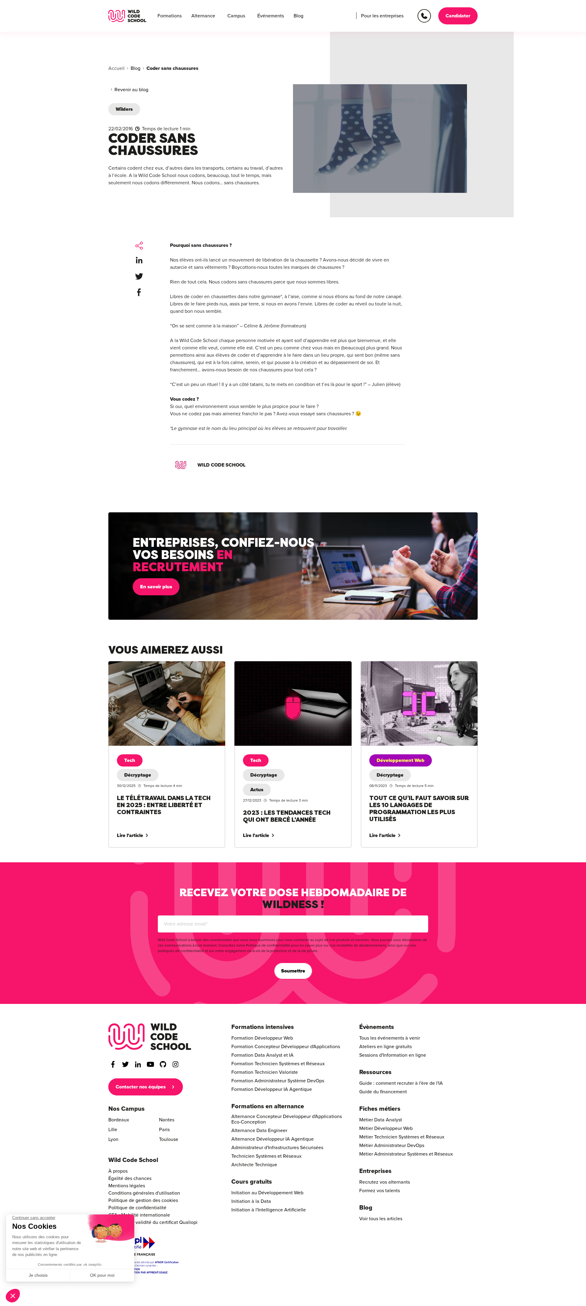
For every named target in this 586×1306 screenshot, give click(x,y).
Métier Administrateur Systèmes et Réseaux (406, 1154)
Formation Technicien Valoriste (264, 1072)
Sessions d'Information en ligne (392, 1055)
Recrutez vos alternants (384, 1182)
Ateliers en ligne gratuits (385, 1046)
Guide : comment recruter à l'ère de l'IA (401, 1083)
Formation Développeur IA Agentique (271, 1089)
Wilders (124, 109)
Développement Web (401, 760)
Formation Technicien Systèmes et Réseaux (278, 1063)
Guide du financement (383, 1092)
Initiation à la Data (251, 1201)
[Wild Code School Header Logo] (127, 16)
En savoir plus (156, 587)
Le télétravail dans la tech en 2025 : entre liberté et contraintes (163, 668)
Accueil (116, 68)
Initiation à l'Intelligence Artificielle (268, 1210)
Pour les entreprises (382, 16)
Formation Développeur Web (262, 1038)
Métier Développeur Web (386, 1128)
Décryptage (137, 775)
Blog (298, 16)
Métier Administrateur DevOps (391, 1145)
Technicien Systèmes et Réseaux (266, 1156)
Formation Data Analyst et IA (262, 1055)
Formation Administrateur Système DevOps (277, 1081)
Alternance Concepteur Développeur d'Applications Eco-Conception (286, 1119)
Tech (129, 760)
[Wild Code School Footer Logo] (149, 1036)
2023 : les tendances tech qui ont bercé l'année (285, 665)
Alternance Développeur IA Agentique (272, 1139)
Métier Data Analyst (380, 1120)
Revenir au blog (131, 90)
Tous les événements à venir (389, 1038)
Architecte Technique (254, 1164)
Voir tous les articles (380, 1218)
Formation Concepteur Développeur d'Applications (285, 1046)
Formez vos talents (379, 1190)
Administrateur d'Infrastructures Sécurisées (277, 1147)
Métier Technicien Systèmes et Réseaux (401, 1137)
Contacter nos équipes (141, 1087)
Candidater (458, 16)
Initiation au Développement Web (267, 1193)
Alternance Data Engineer (259, 1130)
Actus (256, 790)
